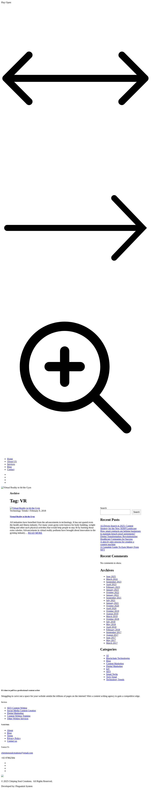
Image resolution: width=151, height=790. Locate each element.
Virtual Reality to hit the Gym (22, 516)
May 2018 (111, 624)
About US (12, 461)
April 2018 (111, 627)
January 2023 (112, 590)
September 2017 (113, 632)
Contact (10, 469)
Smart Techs (112, 674)
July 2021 (110, 600)
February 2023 (113, 587)
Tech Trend (111, 677)
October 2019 (112, 611)
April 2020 (111, 608)
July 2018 (110, 621)
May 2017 (111, 640)
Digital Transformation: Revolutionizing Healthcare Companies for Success (118, 537)
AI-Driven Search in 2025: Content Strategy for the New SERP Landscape (118, 527)
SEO (108, 671)
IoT (108, 669)
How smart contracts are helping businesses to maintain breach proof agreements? (120, 532)
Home (10, 459)
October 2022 (112, 592)
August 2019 (112, 613)
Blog (9, 467)
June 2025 (111, 576)
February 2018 (113, 629)
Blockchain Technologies (118, 658)
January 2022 (112, 595)
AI (107, 655)
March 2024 (112, 579)
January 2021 (112, 603)
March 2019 (112, 616)
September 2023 (113, 582)
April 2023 (111, 584)
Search (103, 508)
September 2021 (113, 598)
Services (11, 464)
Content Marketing (115, 663)
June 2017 (111, 637)
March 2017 (112, 643)
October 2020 (112, 606)
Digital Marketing (114, 666)
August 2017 (112, 635)
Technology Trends (115, 679)
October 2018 (112, 619)
